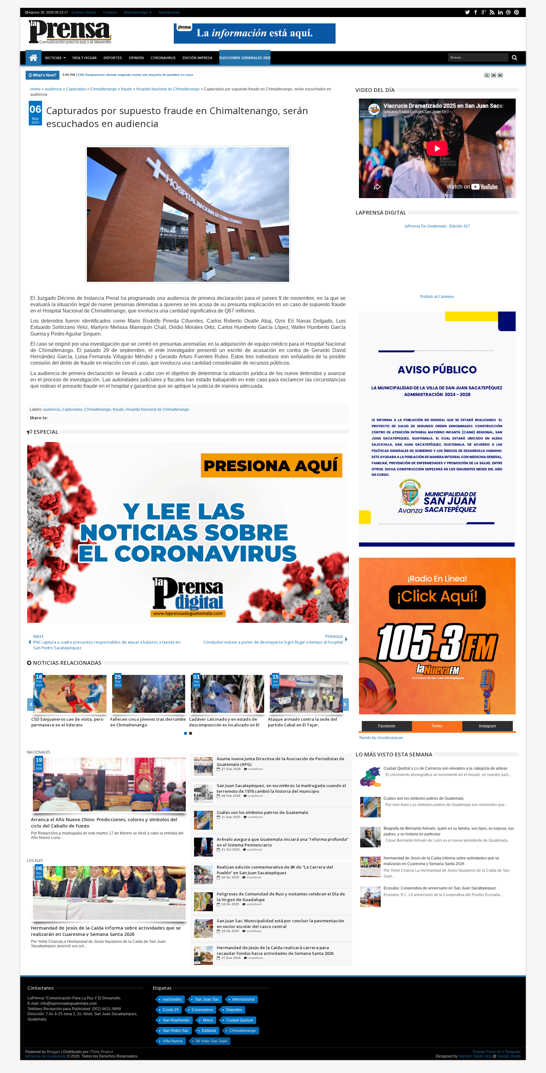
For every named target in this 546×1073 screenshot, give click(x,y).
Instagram (487, 726)
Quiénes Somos (83, 12)
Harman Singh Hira (475, 1056)
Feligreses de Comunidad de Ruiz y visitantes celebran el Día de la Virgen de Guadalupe (281, 923)
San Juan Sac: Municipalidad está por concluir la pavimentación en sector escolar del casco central (280, 950)
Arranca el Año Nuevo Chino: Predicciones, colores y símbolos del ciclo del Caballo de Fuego (150, 74)
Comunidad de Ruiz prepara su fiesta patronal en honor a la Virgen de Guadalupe (276, 761)
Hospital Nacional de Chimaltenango (157, 409)
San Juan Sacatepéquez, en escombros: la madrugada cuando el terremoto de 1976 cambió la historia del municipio (281, 815)
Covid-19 (171, 1010)
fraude (118, 409)
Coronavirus (202, 1010)
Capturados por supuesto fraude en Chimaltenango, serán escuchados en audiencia (177, 117)
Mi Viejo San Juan (211, 1041)
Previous (345, 704)
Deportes (113, 57)
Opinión (136, 57)
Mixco (208, 1020)
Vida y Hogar (84, 57)
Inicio (33, 58)
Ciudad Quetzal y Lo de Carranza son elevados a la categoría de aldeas (445, 768)
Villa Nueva (173, 1041)
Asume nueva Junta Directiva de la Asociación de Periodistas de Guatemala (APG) (280, 788)
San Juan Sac (207, 999)
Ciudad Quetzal (239, 1020)
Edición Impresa (197, 57)
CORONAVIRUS (163, 57)
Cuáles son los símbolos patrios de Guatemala (262, 839)
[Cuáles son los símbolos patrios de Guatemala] (203, 847)
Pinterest (517, 12)
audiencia (51, 409)
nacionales (172, 999)
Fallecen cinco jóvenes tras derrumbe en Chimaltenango (148, 722)
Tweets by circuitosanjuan (381, 738)
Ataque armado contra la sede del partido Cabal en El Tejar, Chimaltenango (302, 722)
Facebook (475, 12)
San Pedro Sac (176, 1030)
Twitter (467, 12)
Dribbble (508, 12)
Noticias (53, 57)
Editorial (209, 1030)
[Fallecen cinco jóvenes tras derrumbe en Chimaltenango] (148, 694)
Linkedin (500, 12)
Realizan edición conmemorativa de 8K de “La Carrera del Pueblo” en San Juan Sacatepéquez (275, 896)
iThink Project (101, 1052)
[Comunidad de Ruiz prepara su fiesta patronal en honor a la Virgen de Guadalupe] (203, 766)
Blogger (53, 1052)
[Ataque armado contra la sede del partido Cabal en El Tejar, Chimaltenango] (306, 694)
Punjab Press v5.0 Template (497, 1052)
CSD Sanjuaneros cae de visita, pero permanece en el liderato (67, 722)
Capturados (72, 409)
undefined (253, 769)
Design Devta (509, 1056)
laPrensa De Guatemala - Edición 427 (437, 226)
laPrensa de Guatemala (45, 1056)
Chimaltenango (97, 409)
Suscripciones (169, 12)
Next (31, 704)
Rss (492, 12)
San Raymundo (176, 1020)
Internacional (243, 999)
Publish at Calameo (437, 296)
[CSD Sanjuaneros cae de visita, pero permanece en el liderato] (69, 694)
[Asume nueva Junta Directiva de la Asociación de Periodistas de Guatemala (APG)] (203, 793)
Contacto (110, 12)
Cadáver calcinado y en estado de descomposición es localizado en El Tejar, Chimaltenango (224, 722)
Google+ (484, 12)
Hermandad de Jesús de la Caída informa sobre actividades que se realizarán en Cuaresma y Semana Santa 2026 (106, 930)
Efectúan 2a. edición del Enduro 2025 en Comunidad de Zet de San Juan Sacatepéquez (279, 870)
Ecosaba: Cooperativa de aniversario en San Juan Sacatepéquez (440, 888)
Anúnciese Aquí (136, 12)
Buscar (513, 57)
